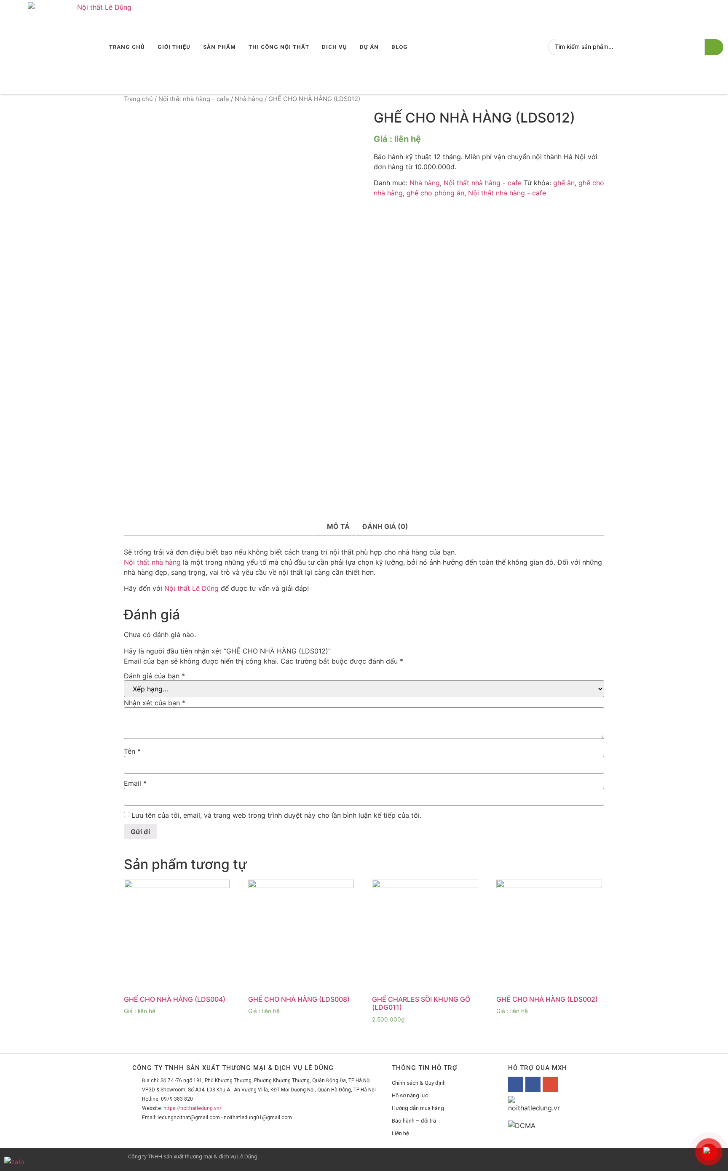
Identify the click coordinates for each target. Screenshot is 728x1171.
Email (135, 783)
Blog (399, 47)
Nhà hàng (249, 99)
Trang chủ (138, 99)
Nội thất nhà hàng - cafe (193, 99)
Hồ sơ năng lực (410, 1095)
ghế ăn (564, 183)
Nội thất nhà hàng (152, 562)
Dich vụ (334, 47)
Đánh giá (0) (385, 526)
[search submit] (714, 47)
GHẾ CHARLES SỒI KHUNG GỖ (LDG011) (421, 1003)
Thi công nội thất (279, 47)
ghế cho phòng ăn (435, 193)
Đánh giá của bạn (154, 675)
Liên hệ (400, 1133)
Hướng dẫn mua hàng (418, 1108)
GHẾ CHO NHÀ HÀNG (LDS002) (547, 999)
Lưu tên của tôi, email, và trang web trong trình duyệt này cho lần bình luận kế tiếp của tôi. (276, 815)
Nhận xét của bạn (154, 702)
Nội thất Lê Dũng (191, 588)
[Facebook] (515, 1084)
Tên (132, 751)
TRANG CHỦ (127, 47)
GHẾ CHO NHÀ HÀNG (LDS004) (174, 999)
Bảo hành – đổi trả (414, 1121)
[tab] (338, 526)
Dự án (369, 47)
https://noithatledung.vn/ (192, 1108)
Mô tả (338, 526)
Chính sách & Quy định (419, 1083)
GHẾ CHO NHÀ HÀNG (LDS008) (299, 999)
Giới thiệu (174, 47)
